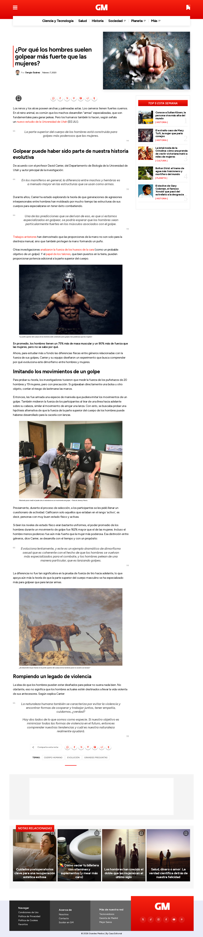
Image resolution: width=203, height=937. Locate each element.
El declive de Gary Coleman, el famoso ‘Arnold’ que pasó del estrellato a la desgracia (169, 190)
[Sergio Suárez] (18, 72)
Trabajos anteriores (25, 237)
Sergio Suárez (32, 72)
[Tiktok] (151, 920)
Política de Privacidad (29, 916)
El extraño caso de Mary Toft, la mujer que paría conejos (169, 133)
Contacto (64, 918)
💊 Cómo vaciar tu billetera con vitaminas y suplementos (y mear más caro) (79, 871)
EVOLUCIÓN (73, 757)
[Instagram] (158, 920)
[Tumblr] (94, 98)
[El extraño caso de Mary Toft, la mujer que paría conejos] (145, 135)
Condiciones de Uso (28, 912)
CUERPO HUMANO (53, 757)
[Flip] (81, 98)
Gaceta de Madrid (108, 918)
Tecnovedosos (106, 914)
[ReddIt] (88, 98)
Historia (161, 122)
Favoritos (23, 924)
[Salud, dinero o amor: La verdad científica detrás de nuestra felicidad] (168, 855)
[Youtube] (174, 920)
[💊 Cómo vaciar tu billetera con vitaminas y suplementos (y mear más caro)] (79, 855)
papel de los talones (58, 254)
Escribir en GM (66, 922)
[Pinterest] (74, 98)
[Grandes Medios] (102, 7)
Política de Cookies (28, 920)
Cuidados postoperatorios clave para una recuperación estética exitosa (34, 873)
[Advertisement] (101, 796)
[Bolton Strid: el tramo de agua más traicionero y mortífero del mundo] (145, 173)
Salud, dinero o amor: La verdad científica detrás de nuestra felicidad (168, 873)
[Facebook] (60, 98)
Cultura (161, 161)
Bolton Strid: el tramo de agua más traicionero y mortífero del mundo (169, 171)
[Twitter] (143, 920)
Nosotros (64, 914)
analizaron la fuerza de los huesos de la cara (67, 249)
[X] (67, 98)
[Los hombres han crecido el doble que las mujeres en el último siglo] (124, 855)
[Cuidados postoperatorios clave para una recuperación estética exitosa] (34, 855)
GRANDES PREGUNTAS (95, 757)
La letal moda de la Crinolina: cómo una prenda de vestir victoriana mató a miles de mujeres (171, 152)
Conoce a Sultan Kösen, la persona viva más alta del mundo (170, 115)
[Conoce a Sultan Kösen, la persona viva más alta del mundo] (145, 117)
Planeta (161, 178)
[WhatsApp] (53, 98)
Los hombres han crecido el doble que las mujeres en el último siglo (123, 873)
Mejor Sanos (105, 922)
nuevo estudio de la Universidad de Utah (42, 121)
